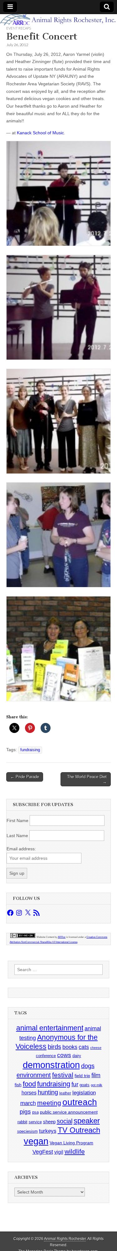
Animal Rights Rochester (65, 1239)
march (28, 1103)
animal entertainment (49, 1028)
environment (34, 1074)
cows (64, 1055)
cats (84, 1047)
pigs (25, 1111)
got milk (96, 1085)
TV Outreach (79, 1130)
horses (29, 1092)
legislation (84, 1092)
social (64, 1121)
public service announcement (69, 1112)
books (69, 1047)
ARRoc (62, 937)
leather (65, 1093)
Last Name (17, 835)
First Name (17, 820)
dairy (76, 1055)
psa (35, 1112)
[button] (58, 195)
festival (62, 1074)
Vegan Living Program (71, 1142)
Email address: (21, 848)
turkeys (47, 1131)
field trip (82, 1075)
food (29, 1084)
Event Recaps (18, 28)
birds (54, 1046)
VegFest (42, 1152)
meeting (49, 1103)
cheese (95, 1048)
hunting (48, 1092)
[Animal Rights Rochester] (58, 19)
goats (85, 1085)
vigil (58, 1152)
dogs (88, 1065)
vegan (36, 1141)
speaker (87, 1120)
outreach (79, 1102)
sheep (49, 1121)
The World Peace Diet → (87, 779)
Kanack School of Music (40, 132)
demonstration (51, 1065)
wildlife (75, 1151)
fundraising (30, 750)
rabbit (22, 1122)
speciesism (27, 1131)
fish (18, 1085)
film (95, 1075)
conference (46, 1055)
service (35, 1122)
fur (74, 1084)
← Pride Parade (24, 776)
